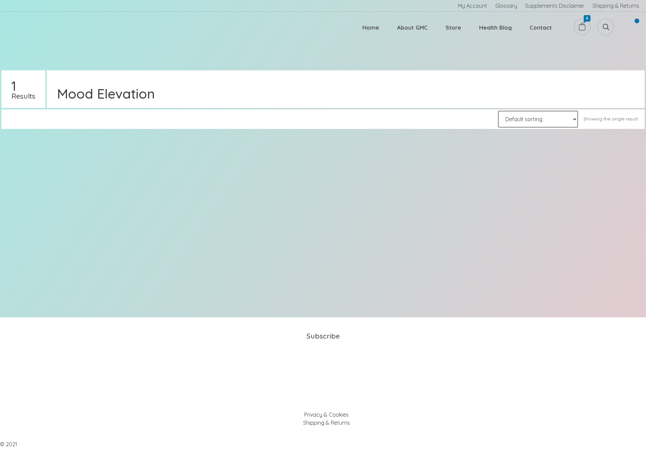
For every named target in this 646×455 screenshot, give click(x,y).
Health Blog (495, 27)
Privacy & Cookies (326, 414)
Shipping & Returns (616, 5)
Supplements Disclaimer (554, 5)
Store (453, 27)
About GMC (412, 27)
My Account (472, 5)
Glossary (506, 5)
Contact (541, 27)
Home (370, 27)
